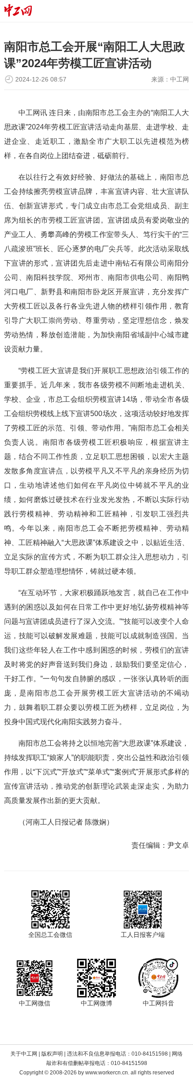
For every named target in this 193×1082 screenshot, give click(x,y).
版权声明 (52, 1054)
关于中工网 (23, 1054)
